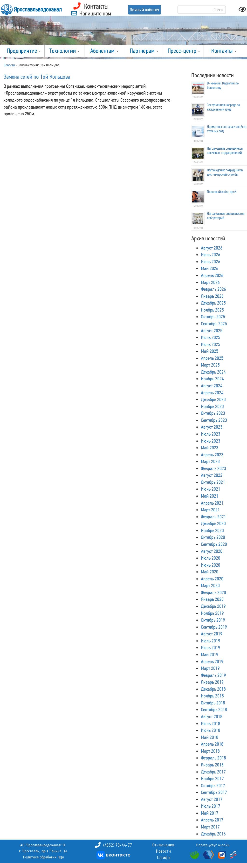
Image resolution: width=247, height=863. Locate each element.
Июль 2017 (210, 806)
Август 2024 (211, 386)
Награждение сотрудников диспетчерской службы (225, 172)
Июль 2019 (210, 641)
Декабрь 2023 (213, 399)
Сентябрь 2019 (214, 627)
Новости (163, 851)
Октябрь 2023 (213, 413)
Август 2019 (211, 634)
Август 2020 (211, 551)
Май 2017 (209, 813)
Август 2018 (211, 716)
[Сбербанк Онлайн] (195, 854)
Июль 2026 (210, 255)
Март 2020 (210, 585)
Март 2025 (210, 365)
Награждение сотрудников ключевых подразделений (225, 150)
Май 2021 (209, 496)
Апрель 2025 (212, 358)
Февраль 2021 (213, 517)
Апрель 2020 (212, 579)
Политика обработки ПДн (43, 857)
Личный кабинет (144, 10)
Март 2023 (210, 461)
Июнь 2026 (210, 261)
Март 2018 (210, 751)
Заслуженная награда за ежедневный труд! (223, 107)
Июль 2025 (210, 337)
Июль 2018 (210, 723)
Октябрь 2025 (213, 317)
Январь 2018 (212, 765)
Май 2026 (209, 268)
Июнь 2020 (210, 565)
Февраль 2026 (213, 289)
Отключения (163, 845)
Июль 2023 (210, 434)
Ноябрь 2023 (212, 406)
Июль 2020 (210, 558)
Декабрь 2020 (213, 523)
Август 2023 (211, 427)
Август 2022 (211, 475)
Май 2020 (209, 572)
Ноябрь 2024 (212, 379)
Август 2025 (211, 331)
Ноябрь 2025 (212, 310)
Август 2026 (211, 248)
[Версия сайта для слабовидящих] (242, 11)
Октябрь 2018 (213, 703)
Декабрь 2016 (213, 834)
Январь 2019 (212, 682)
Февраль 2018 (213, 758)
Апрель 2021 (212, 503)
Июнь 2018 (210, 730)
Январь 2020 (212, 599)
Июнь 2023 (210, 441)
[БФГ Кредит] (232, 854)
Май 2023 (209, 448)
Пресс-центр (183, 51)
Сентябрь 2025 (214, 324)
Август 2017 (211, 799)
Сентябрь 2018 (214, 709)
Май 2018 (209, 737)
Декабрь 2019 (213, 606)
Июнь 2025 (210, 344)
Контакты (222, 51)
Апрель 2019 (212, 661)
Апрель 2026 (212, 275)
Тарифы (163, 857)
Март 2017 (210, 827)
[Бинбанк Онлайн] (207, 854)
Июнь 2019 (210, 647)
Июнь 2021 (210, 489)
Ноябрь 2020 (212, 530)
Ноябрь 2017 (212, 778)
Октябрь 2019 (213, 620)
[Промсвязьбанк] (221, 854)
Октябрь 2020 (213, 537)
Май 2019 (209, 654)
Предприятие (22, 51)
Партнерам (143, 51)
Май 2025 (209, 351)
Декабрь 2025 (213, 303)
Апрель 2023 (212, 455)
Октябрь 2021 (213, 482)
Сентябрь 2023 (214, 420)
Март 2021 (210, 510)
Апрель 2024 (212, 393)
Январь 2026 (212, 296)
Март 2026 (210, 282)
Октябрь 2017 (213, 785)
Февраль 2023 (213, 468)
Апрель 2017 (212, 820)
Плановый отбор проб (221, 192)
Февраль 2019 (213, 675)
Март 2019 (210, 668)
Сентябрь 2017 (214, 792)
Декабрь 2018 (213, 689)
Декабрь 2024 (213, 372)
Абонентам (103, 51)
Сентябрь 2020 (214, 544)
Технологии (63, 51)
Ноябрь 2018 (212, 696)
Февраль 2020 (213, 592)
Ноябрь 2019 (212, 613)
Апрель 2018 (212, 744)
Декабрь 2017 (213, 772)
